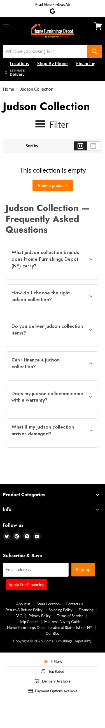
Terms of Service (70, 615)
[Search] (94, 51)
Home (8, 89)
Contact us (74, 604)
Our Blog (53, 633)
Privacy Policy (40, 615)
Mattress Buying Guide (62, 621)
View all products (52, 185)
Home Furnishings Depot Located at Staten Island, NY (49, 627)
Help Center (28, 621)
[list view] (93, 145)
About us (23, 604)
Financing (86, 610)
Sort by (32, 146)
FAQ (18, 615)
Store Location (48, 604)
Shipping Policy (61, 610)
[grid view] (80, 145)
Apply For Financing (26, 584)
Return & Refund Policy (24, 610)
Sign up (83, 569)
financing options (50, 379)
